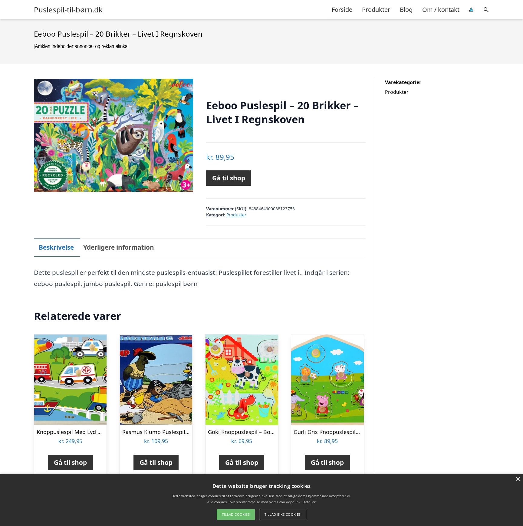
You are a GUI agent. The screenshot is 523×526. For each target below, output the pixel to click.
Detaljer (309, 502)
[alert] (261, 500)
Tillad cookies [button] (236, 514)
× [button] (517, 479)
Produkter (376, 9)
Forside (342, 9)
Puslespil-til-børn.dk (68, 10)
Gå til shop (228, 178)
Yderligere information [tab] (118, 247)
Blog (406, 9)
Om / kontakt (440, 9)
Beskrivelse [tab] (56, 247)
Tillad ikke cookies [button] (283, 514)
